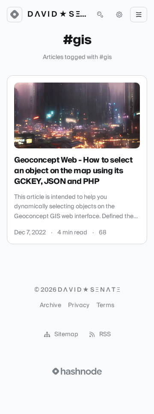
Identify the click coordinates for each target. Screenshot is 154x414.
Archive (50, 305)
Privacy (78, 305)
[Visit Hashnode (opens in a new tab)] (77, 371)
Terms (106, 305)
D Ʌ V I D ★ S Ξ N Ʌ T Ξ (57, 15)
